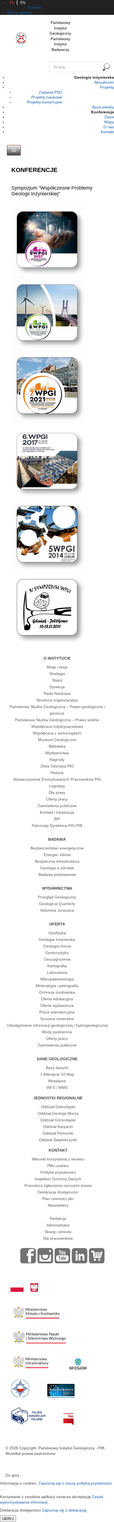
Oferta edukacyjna (57, 999)
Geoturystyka (57, 952)
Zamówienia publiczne (57, 806)
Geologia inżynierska (57, 939)
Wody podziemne (57, 1032)
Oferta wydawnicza (57, 1005)
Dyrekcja (57, 687)
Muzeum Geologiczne (57, 739)
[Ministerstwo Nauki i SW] (40, 1336)
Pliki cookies (58, 1165)
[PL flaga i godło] (24, 1282)
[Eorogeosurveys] (61, 1388)
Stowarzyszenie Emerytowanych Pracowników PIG (57, 779)
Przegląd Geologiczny (57, 897)
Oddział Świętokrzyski (58, 1140)
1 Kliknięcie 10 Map (57, 1074)
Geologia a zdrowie (57, 868)
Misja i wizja (57, 667)
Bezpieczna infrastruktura (57, 861)
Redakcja (58, 1218)
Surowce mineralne (57, 1019)
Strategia (57, 673)
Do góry (12, 1475)
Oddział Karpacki (58, 1126)
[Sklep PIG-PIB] (97, 1255)
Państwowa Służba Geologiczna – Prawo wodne (57, 720)
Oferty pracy (57, 799)
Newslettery (58, 1205)
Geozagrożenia (57, 959)
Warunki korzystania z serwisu (58, 1159)
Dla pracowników (58, 1238)
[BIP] (68, 1414)
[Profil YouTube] (63, 1255)
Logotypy (57, 786)
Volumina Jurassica (57, 910)
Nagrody (57, 759)
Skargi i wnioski (58, 1231)
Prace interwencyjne (57, 1012)
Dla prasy (57, 792)
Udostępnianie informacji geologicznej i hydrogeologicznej (57, 1025)
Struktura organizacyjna (57, 700)
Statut (57, 680)
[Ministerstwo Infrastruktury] (31, 1361)
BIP (57, 819)
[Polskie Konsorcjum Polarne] (28, 1414)
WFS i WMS (57, 1087)
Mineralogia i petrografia (57, 985)
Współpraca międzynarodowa (57, 726)
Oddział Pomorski (58, 1133)
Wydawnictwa (57, 753)
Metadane (57, 1081)
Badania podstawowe (57, 874)
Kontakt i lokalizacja (57, 812)
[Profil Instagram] (45, 1255)
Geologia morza (57, 946)
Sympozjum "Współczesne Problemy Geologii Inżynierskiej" (51, 190)
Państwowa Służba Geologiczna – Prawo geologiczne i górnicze (57, 709)
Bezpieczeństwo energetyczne (57, 848)
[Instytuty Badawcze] (20, 1388)
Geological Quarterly (57, 903)
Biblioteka (57, 746)
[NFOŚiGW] (78, 1361)
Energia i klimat (57, 854)
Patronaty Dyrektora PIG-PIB (57, 825)
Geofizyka (57, 933)
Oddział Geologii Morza (58, 1113)
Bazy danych (57, 1067)
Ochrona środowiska (57, 992)
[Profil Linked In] (80, 1255)
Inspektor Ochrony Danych (58, 1179)
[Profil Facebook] (28, 1255)
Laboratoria (57, 972)
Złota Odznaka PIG (57, 766)
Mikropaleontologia (57, 979)
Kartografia (57, 966)
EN (22, 3)
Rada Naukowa (57, 693)
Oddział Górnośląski (58, 1120)
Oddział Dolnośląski (58, 1107)
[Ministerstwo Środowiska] (36, 1311)
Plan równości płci (58, 1198)
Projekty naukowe (46, 97)
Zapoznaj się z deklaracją (64, 1510)
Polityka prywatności (58, 1172)
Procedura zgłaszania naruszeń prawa (58, 1185)
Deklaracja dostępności (58, 1192)
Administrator (58, 1225)
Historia (57, 772)
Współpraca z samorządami (57, 733)
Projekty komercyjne (44, 102)
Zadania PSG (50, 92)
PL (12, 3)
